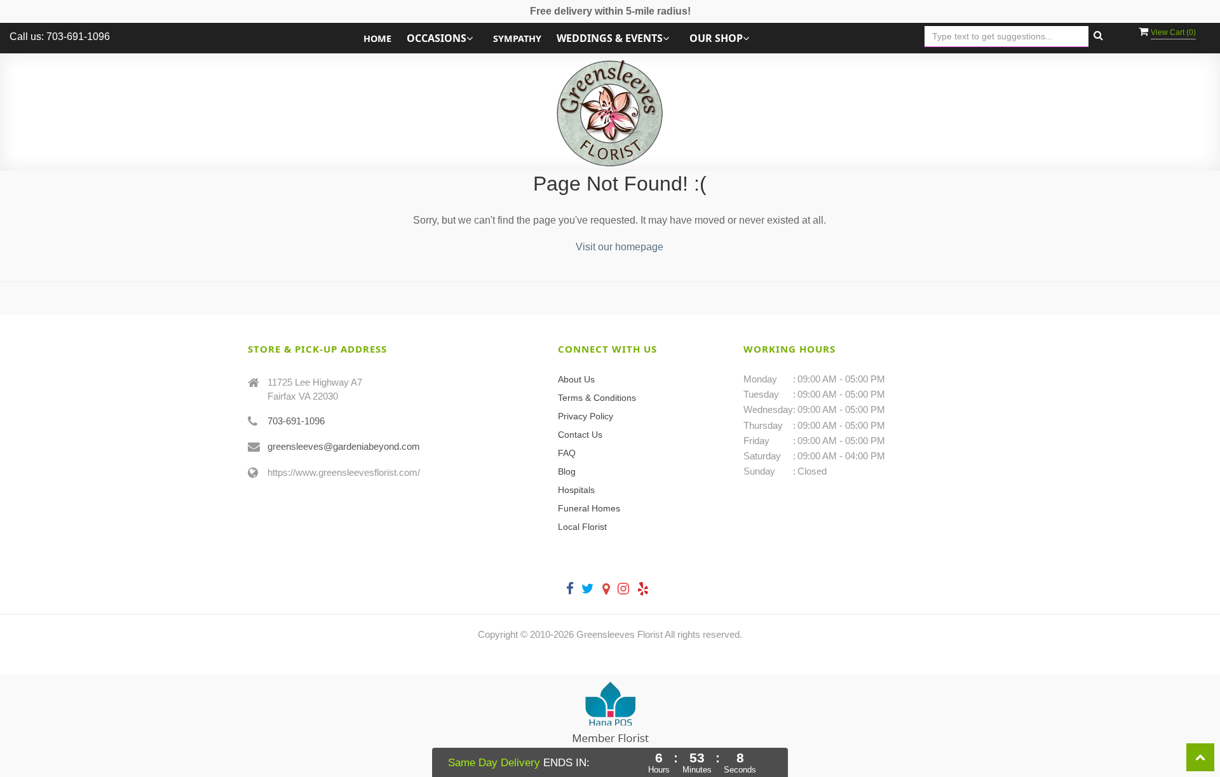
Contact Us (580, 434)
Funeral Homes (589, 508)
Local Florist (582, 527)
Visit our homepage (619, 246)
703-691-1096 (296, 421)
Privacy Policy (585, 416)
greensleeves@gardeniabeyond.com (344, 446)
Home (377, 38)
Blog (567, 471)
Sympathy (517, 38)
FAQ (567, 453)
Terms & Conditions (597, 398)
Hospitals (576, 490)
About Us (576, 379)
